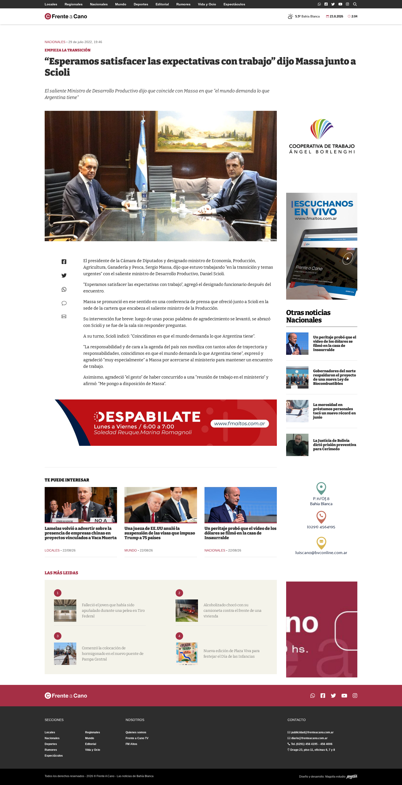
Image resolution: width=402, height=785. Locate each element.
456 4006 (326, 744)
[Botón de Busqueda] (355, 4)
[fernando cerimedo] (297, 445)
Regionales (74, 4)
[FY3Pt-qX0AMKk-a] (161, 176)
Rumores (183, 4)
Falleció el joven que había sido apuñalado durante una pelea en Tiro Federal (113, 610)
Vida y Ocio (207, 4)
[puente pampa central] (65, 654)
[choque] (187, 610)
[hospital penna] (65, 610)
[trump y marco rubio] (160, 504)
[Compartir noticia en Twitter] (64, 275)
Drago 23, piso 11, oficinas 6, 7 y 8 (312, 749)
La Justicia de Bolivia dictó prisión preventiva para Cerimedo (334, 444)
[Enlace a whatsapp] (319, 4)
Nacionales (99, 4)
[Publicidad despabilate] (161, 422)
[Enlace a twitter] (333, 4)
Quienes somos (136, 732)
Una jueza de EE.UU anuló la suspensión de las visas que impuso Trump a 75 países (159, 533)
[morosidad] (297, 411)
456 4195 (311, 744)
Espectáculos (234, 4)
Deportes (141, 4)
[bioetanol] (297, 377)
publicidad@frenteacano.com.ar (312, 732)
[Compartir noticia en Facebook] (64, 261)
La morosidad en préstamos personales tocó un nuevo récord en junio (334, 411)
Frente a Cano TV (137, 738)
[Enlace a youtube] (340, 4)
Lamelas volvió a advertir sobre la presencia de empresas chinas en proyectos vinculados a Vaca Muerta (81, 533)
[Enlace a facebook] (326, 4)
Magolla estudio (335, 776)
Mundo (120, 4)
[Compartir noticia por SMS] (64, 303)
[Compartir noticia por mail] (64, 316)
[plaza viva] (187, 654)
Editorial (162, 4)
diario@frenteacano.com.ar (309, 738)
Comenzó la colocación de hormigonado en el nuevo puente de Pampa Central (113, 653)
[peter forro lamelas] (81, 504)
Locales (51, 4)
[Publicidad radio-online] (321, 246)
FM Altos (131, 744)
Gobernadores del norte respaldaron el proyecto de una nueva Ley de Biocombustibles (334, 377)
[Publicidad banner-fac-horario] (321, 629)
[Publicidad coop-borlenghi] (321, 135)
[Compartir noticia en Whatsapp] (64, 289)
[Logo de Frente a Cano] (66, 16)
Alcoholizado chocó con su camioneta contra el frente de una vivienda (232, 610)
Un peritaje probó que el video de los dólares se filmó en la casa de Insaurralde (334, 343)
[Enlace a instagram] (347, 4)
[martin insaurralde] (297, 343)
